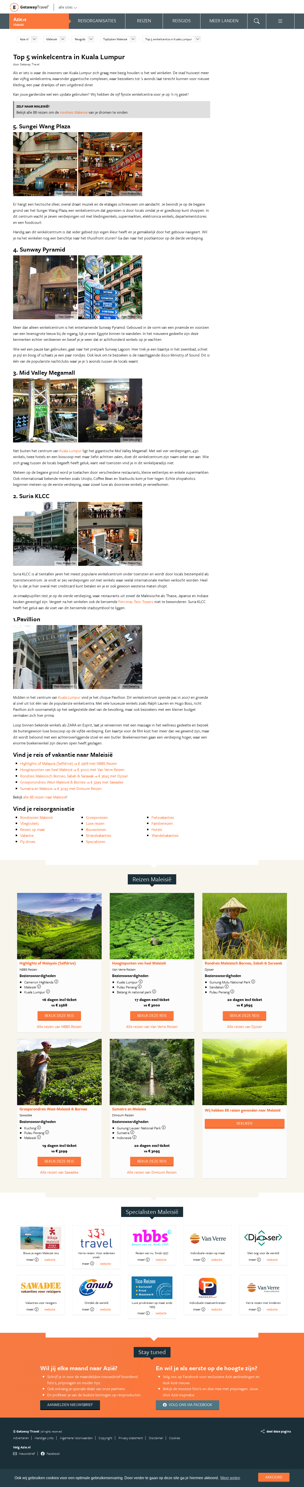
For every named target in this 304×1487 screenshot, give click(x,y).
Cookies (174, 1437)
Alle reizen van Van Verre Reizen (152, 1026)
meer (30, 1260)
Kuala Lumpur (70, 451)
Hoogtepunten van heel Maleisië (139, 963)
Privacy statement (131, 1437)
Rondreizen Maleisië (36, 817)
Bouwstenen (96, 829)
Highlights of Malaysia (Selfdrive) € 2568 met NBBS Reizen (68, 763)
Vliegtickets (29, 823)
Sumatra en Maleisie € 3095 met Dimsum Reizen (61, 788)
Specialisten (95, 841)
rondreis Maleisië (74, 112)
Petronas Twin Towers (135, 601)
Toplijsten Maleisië (115, 39)
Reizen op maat (32, 829)
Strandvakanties (98, 835)
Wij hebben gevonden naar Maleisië (242, 1110)
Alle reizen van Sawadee (59, 1172)
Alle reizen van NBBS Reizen (59, 1026)
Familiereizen (162, 823)
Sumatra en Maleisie (129, 1109)
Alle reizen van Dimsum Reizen (152, 1172)
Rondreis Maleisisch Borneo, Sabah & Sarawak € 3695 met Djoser (74, 776)
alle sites (66, 7)
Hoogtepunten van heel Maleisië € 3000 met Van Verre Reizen (72, 769)
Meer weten (230, 1478)
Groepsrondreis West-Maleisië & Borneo (53, 1109)
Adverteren (21, 1437)
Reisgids (80, 39)
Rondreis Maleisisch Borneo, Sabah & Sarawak (243, 963)
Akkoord (273, 1477)
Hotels (157, 829)
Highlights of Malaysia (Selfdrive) (47, 963)
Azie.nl (24, 39)
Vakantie (27, 835)
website (49, 1259)
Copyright (105, 1437)
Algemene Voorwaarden (76, 1437)
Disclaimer (156, 1437)
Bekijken (244, 1123)
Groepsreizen (97, 817)
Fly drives (27, 841)
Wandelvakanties (165, 835)
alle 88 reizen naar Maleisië (44, 797)
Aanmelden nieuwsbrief (70, 1404)
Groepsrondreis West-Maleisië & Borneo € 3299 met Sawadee (71, 782)
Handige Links (44, 1437)
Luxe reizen (95, 823)
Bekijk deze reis (59, 1015)
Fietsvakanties (163, 817)
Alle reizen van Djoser (244, 1026)
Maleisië (51, 39)
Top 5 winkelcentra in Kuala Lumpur (168, 39)
